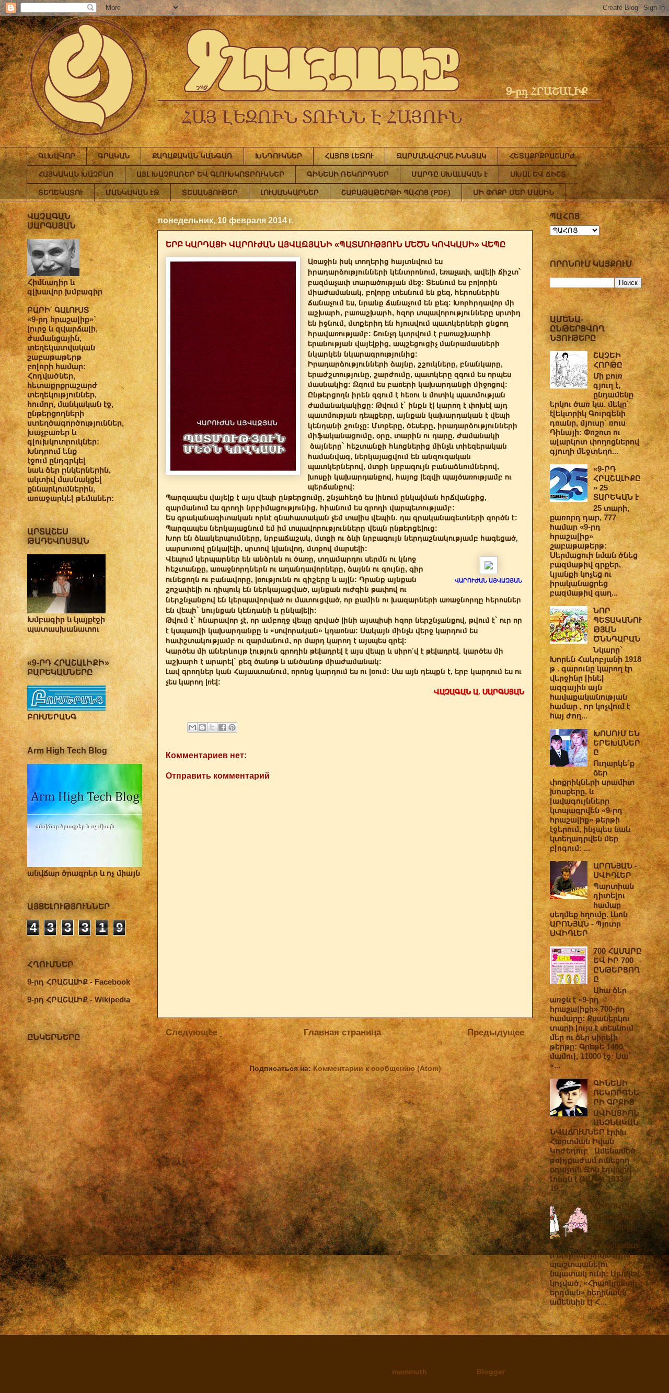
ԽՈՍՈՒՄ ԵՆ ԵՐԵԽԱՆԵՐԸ (616, 743)
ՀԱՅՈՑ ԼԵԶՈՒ (349, 156)
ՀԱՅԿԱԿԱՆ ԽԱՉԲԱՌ (76, 174)
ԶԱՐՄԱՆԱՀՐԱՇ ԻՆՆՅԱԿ (441, 156)
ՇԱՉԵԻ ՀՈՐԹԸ (607, 360)
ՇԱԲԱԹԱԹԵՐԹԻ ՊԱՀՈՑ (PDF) (396, 192)
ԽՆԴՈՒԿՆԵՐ (278, 156)
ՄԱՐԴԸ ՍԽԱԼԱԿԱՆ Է (449, 174)
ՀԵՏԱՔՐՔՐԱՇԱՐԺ (542, 156)
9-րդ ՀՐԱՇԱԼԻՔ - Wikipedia (78, 999)
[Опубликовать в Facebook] (222, 727)
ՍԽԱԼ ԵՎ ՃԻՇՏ (538, 174)
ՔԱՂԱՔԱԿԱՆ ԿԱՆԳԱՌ (192, 156)
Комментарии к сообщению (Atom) (377, 1068)
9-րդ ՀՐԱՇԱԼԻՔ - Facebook (78, 981)
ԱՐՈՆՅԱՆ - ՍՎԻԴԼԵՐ (615, 870)
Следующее (191, 1032)
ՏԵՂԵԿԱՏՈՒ (60, 192)
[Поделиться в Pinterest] (232, 727)
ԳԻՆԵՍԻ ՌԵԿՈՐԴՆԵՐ (348, 174)
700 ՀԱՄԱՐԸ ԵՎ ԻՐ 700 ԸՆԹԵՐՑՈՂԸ (617, 965)
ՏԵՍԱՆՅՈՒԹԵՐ (210, 192)
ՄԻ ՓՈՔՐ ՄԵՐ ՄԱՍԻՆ (513, 192)
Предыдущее (495, 1032)
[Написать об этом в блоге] (202, 727)
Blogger (490, 1371)
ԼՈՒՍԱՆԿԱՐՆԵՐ (289, 192)
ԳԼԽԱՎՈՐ (56, 156)
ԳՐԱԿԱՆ (114, 156)
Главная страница (342, 1032)
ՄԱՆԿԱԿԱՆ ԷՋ (132, 192)
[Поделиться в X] (212, 727)
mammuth (409, 1371)
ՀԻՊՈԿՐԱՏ (615, 1206)
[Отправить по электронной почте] (192, 727)
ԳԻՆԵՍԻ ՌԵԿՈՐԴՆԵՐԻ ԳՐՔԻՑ (616, 1092)
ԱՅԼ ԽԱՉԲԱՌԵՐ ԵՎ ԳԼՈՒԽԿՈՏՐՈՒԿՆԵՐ (210, 174)
